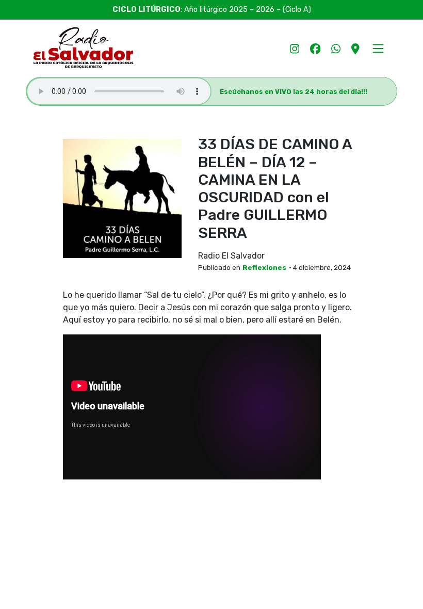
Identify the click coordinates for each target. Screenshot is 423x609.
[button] (378, 48)
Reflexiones (264, 267)
